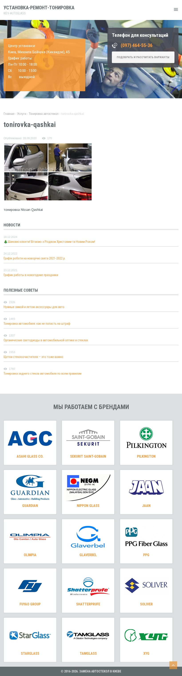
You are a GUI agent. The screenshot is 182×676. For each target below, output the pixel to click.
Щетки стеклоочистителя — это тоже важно (33, 357)
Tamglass (88, 653)
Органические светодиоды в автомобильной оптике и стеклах (46, 340)
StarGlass (30, 653)
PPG (146, 555)
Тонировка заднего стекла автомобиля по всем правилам (42, 374)
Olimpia (30, 555)
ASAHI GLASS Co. (30, 456)
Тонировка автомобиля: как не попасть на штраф (37, 324)
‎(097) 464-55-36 (136, 45)
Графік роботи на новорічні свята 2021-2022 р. (34, 258)
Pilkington (146, 456)
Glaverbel (88, 555)
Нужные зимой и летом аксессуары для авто (34, 307)
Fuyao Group (30, 604)
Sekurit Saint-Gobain (88, 456)
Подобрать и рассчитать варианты (143, 57)
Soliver (146, 604)
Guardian (30, 506)
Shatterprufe (88, 604)
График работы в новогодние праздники (31, 275)
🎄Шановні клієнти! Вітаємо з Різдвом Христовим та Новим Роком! (49, 242)
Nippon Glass (88, 506)
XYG (146, 653)
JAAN (146, 506)
